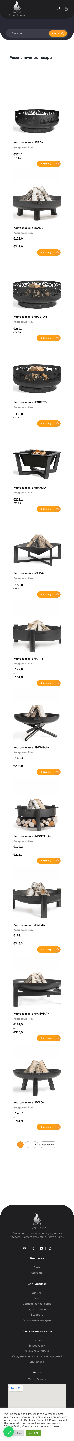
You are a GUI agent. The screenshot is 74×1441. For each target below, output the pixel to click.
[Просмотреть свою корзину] (66, 8)
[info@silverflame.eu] (24, 1248)
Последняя (48, 1144)
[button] (8, 1431)
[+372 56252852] (32, 1248)
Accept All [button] (33, 1433)
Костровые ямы (23, 147)
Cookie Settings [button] (14, 1433)
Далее (35, 1144)
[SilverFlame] (17, 7)
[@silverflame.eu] (49, 1248)
